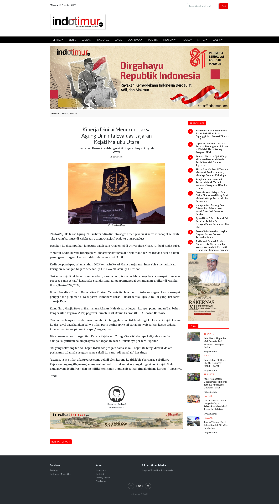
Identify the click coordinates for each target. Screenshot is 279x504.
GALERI (217, 39)
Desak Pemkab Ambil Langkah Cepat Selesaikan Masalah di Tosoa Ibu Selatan (215, 405)
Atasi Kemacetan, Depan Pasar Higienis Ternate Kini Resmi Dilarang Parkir (215, 383)
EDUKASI (87, 39)
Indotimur (101, 470)
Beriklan (54, 470)
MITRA (201, 39)
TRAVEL (185, 39)
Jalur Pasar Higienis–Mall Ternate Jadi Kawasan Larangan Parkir (215, 342)
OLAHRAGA (134, 39)
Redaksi (100, 474)
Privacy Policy (103, 477)
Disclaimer (101, 481)
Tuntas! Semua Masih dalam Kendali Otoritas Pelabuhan (216, 425)
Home (57, 113)
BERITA (57, 39)
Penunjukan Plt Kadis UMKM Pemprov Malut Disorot (215, 362)
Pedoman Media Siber (61, 474)
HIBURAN (168, 39)
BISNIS (72, 39)
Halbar (208, 396)
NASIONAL (103, 39)
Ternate (209, 333)
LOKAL (118, 39)
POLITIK (153, 39)
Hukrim (73, 113)
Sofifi (207, 355)
